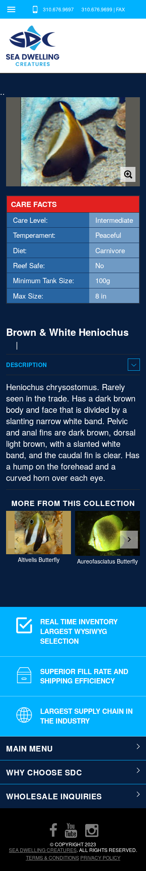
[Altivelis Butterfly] (38, 532)
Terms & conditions (52, 857)
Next (129, 540)
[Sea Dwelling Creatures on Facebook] (53, 830)
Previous (17, 540)
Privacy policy (100, 857)
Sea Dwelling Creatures (43, 849)
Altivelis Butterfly (39, 559)
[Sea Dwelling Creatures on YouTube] (71, 830)
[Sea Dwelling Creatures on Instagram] (91, 830)
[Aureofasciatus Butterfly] (107, 533)
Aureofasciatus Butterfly (107, 561)
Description (26, 365)
